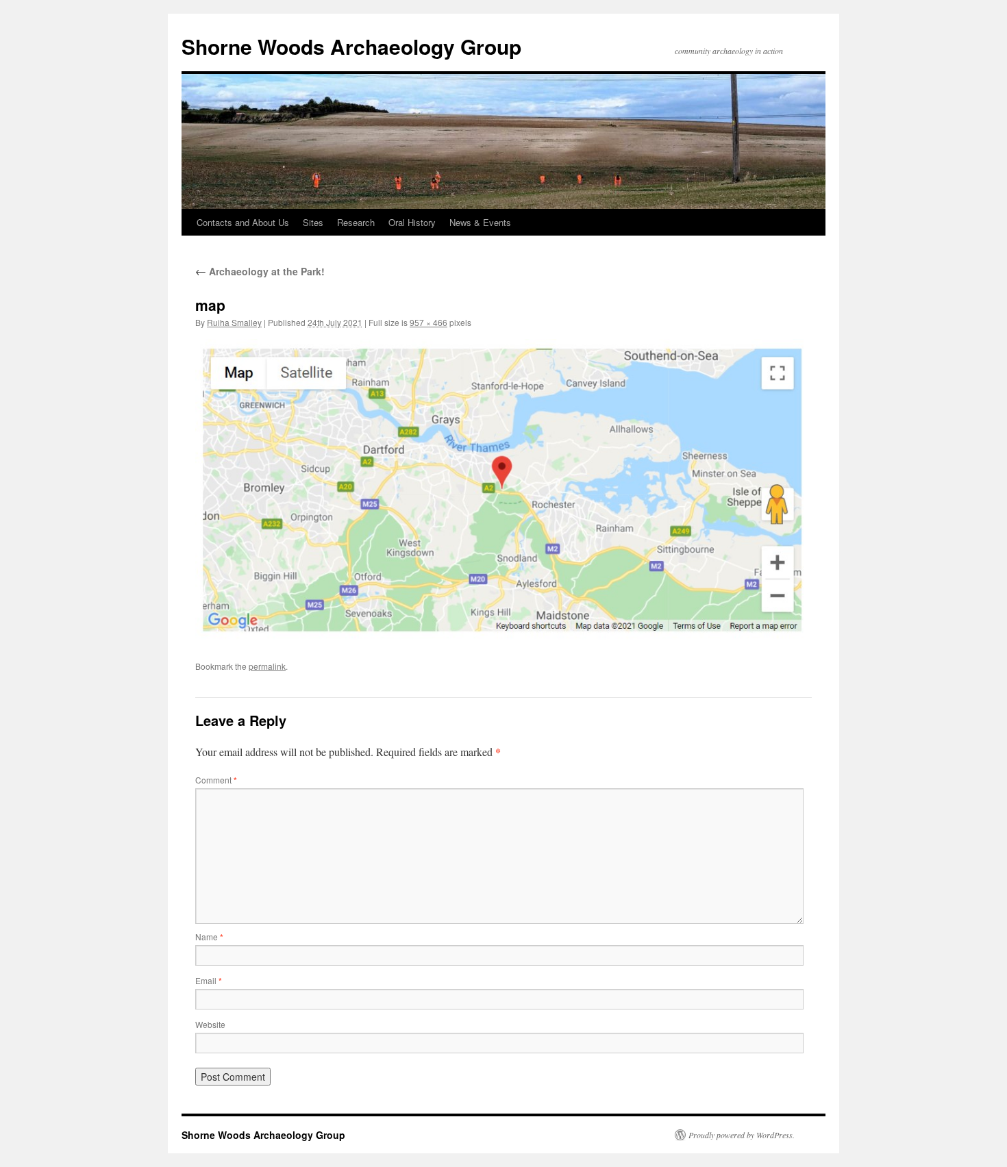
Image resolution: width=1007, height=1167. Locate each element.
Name (209, 936)
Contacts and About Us (243, 222)
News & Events (480, 222)
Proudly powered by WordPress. (741, 1134)
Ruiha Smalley (234, 322)
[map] (503, 489)
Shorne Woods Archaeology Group (351, 46)
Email (208, 980)
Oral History (412, 222)
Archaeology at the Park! (260, 271)
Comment (216, 780)
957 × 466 (428, 322)
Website (210, 1024)
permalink (267, 666)
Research (356, 222)
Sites (313, 222)
